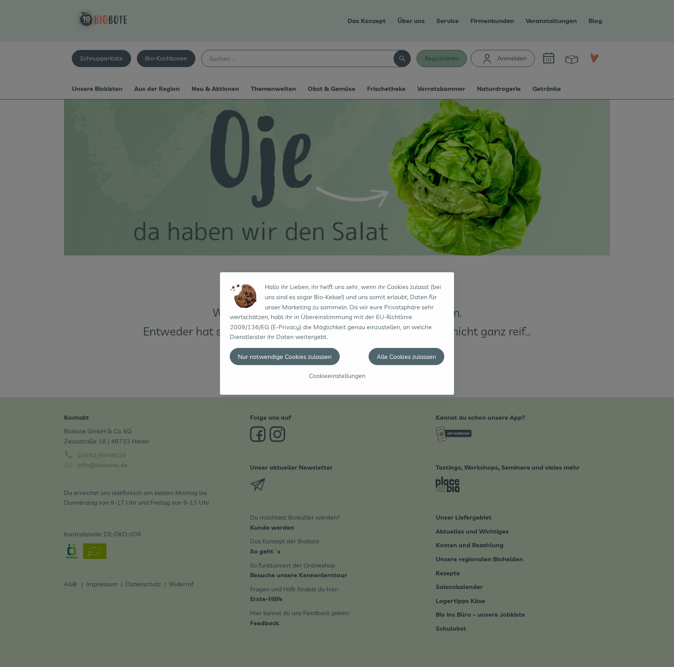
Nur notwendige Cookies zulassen (285, 356)
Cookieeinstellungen (337, 376)
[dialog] (337, 333)
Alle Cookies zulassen (406, 356)
